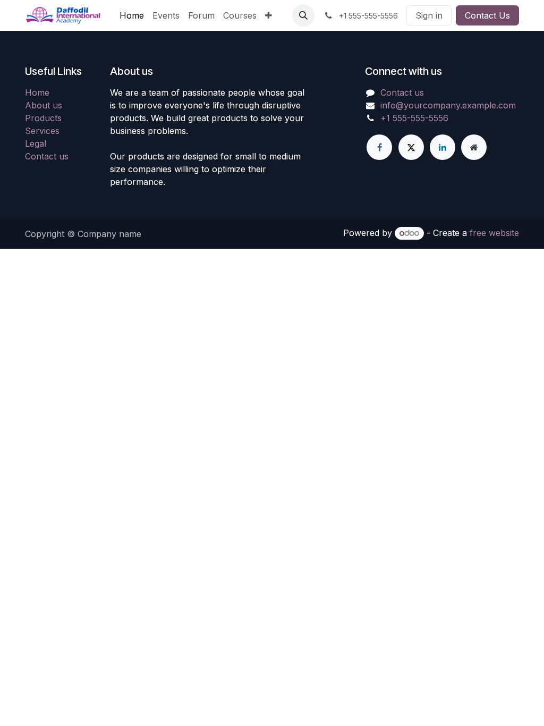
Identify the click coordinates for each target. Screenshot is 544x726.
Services (42, 130)
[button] (303, 15)
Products (43, 118)
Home (37, 92)
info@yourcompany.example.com (448, 105)
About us (43, 105)
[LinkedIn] (442, 147)
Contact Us (487, 15)
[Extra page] (474, 147)
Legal (35, 143)
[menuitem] (131, 15)
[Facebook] (379, 147)
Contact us (47, 156)
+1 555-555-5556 (414, 118)
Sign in (429, 15)
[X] (411, 147)
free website (494, 232)
